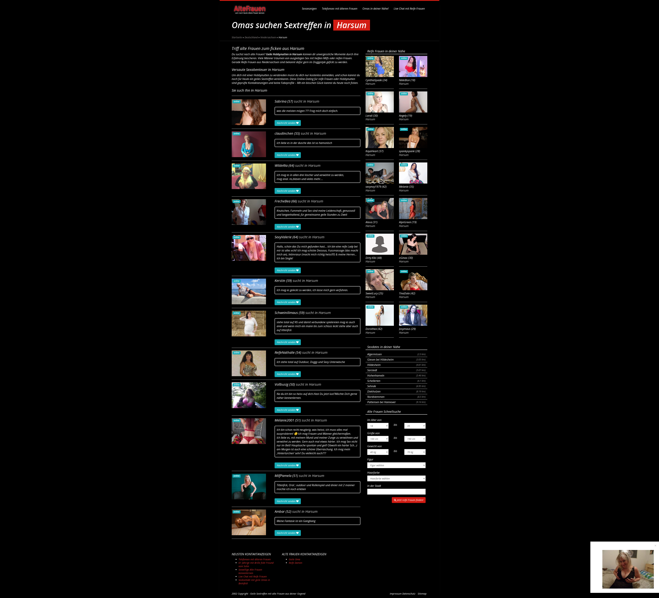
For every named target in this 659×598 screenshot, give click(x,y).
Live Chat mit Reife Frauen (409, 8)
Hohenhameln (396, 375)
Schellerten (396, 381)
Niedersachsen (268, 37)
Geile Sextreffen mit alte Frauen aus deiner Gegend (277, 593)
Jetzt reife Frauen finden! (409, 500)
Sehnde (396, 386)
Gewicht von (374, 446)
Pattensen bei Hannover (396, 402)
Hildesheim (396, 365)
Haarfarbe (373, 472)
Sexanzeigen (309, 8)
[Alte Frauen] (249, 8)
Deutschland (251, 37)
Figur (370, 459)
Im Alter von (374, 420)
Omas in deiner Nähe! (375, 8)
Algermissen (396, 354)
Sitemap (422, 593)
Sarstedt (396, 370)
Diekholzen (396, 391)
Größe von (373, 433)
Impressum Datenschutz (402, 593)
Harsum (313, 101)
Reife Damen (295, 562)
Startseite (237, 37)
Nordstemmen (396, 397)
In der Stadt (374, 486)
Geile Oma (294, 559)
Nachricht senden (286, 123)
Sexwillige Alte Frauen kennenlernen (250, 571)
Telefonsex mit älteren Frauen (339, 8)
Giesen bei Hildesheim (396, 359)
